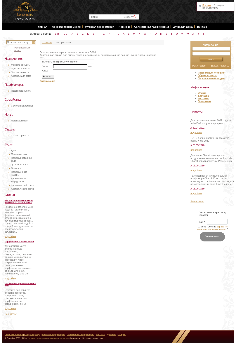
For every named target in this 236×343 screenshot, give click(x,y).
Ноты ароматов (19, 120)
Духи (13, 150)
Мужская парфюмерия (99, 26)
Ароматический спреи (22, 185)
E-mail (201, 222)
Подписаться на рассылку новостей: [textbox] (212, 213)
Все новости (197, 201)
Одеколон (16, 168)
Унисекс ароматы (20, 72)
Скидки (122, 334)
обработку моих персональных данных (212, 228)
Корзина (206, 5)
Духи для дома (183, 26)
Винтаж (202, 26)
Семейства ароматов (22, 106)
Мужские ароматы (20, 68)
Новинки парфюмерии (53, 334)
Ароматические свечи (22, 189)
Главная (42, 26)
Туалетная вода (19, 164)
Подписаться (212, 236)
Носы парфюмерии (21, 91)
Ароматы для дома (21, 76)
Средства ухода (32, 334)
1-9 (65, 33)
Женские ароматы (20, 65)
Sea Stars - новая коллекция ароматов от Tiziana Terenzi (19, 201)
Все (57, 33)
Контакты (203, 98)
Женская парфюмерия (66, 26)
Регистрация (199, 65)
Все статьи (11, 314)
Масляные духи (19, 154)
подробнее (10, 236)
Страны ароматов (20, 135)
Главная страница (14, 334)
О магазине (204, 101)
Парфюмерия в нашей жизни (19, 242)
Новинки (125, 26)
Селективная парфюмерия (151, 26)
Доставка (203, 95)
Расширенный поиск (22, 49)
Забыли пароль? (220, 65)
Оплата (202, 93)
